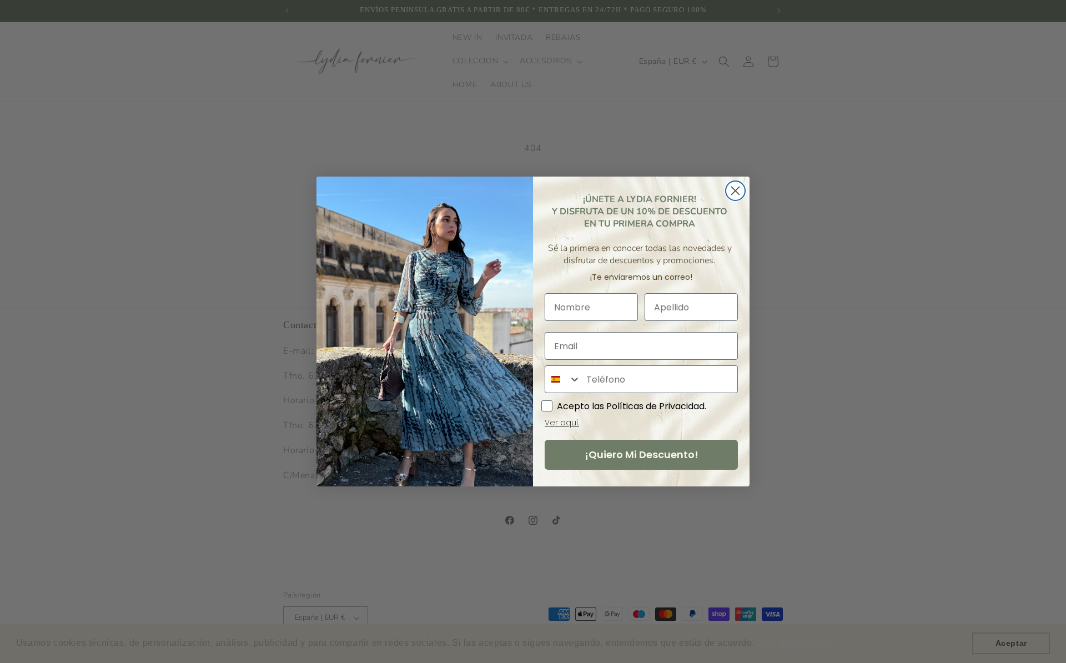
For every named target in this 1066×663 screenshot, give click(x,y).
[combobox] (563, 379)
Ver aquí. (562, 422)
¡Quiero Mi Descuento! (641, 454)
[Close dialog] (735, 190)
